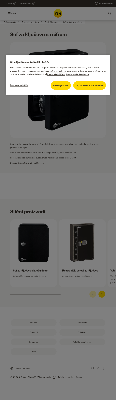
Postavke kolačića (19, 85)
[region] (58, 75)
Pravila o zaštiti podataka (77, 74)
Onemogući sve (60, 85)
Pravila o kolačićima (56, 74)
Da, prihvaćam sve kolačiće (89, 85)
